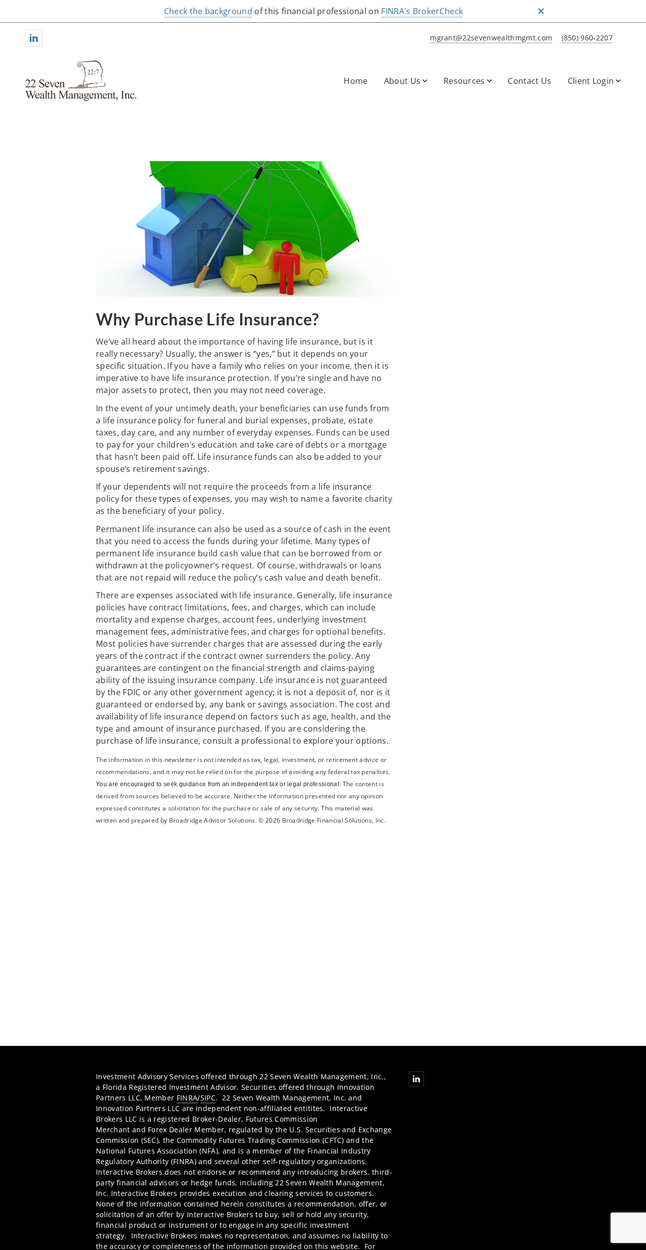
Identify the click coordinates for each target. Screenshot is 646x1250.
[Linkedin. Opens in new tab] (33, 37)
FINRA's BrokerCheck (422, 11)
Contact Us (529, 80)
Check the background (208, 11)
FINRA (187, 1097)
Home (355, 80)
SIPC (208, 1097)
